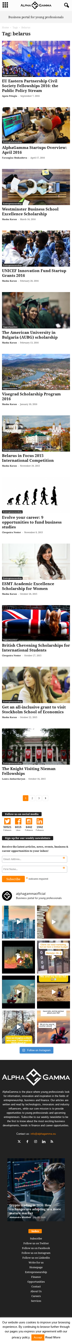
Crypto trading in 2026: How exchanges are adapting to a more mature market (35, 1209)
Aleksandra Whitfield (20, 1217)
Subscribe (36, 1238)
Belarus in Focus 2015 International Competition (28, 458)
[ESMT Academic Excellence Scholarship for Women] (36, 562)
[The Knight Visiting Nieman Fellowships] (36, 746)
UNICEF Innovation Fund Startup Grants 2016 (34, 273)
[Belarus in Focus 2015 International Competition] (36, 433)
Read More (52, 1337)
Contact (36, 1286)
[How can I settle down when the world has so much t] (53, 1027)
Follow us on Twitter (36, 1243)
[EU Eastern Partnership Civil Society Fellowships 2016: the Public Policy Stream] (36, 59)
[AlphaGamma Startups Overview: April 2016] (36, 125)
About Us (36, 1291)
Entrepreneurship (12, 142)
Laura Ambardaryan (13, 778)
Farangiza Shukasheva (14, 157)
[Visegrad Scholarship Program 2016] (36, 372)
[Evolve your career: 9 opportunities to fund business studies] (36, 495)
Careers (36, 1296)
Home (5, 27)
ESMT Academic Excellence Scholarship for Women (28, 586)
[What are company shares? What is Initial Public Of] (18, 992)
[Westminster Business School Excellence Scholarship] (36, 187)
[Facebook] (28, 1141)
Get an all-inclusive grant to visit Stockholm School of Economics (34, 709)
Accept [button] (38, 1337)
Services (36, 1301)
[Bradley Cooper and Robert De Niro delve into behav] (53, 922)
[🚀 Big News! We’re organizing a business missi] (18, 922)
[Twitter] (20, 1141)
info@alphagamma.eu (43, 1133)
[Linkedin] (45, 1141)
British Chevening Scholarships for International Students (36, 648)
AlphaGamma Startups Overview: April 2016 (34, 150)
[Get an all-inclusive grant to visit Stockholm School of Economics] (36, 685)
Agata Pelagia (9, 95)
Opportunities (10, 75)
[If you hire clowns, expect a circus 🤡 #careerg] (53, 957)
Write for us (36, 1262)
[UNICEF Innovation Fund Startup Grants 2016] (36, 248)
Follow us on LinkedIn (36, 1257)
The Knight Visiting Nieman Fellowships (29, 771)
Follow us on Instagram (36, 1253)
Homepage (36, 1267)
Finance (36, 1277)
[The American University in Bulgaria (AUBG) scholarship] (36, 310)
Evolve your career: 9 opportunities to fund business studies (32, 522)
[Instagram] (36, 1141)
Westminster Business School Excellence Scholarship (30, 212)
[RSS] (52, 1141)
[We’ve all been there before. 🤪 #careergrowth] (18, 1027)
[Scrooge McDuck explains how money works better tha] (18, 957)
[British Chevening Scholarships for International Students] (36, 623)
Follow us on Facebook (36, 1248)
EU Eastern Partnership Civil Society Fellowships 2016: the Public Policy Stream (30, 85)
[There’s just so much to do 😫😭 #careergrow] (53, 992)
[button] (65, 5)
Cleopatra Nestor (11, 532)
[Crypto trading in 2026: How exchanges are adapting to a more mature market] (36, 1191)
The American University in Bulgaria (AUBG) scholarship (30, 335)
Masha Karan (9, 219)
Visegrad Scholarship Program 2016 (31, 396)
